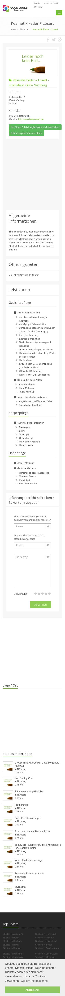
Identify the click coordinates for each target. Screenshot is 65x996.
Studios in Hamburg (12, 953)
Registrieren (51, 3)
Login (37, 3)
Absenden (40, 604)
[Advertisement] (32, 174)
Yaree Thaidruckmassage (29, 860)
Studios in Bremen (12, 948)
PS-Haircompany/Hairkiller (29, 791)
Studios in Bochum (12, 941)
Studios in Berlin (11, 937)
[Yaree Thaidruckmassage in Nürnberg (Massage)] (8, 863)
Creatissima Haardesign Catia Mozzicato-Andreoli (37, 764)
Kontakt (38, 6)
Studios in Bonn (11, 944)
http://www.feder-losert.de (31, 119)
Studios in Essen (43, 944)
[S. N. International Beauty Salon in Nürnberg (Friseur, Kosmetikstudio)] (8, 835)
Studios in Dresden (44, 937)
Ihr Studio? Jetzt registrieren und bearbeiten (35, 127)
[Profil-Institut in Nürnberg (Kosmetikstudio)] (8, 808)
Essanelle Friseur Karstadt (29, 873)
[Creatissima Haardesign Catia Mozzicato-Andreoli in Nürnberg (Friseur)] (8, 766)
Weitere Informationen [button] (34, 980)
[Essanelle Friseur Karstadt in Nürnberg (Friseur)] (8, 877)
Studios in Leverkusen (46, 953)
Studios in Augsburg (13, 933)
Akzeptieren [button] (32, 989)
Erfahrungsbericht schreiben (26, 133)
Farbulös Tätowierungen (28, 818)
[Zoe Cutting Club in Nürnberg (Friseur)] (8, 781)
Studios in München (45, 957)
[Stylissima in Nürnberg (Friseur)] (8, 890)
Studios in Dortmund (45, 933)
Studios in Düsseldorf (46, 941)
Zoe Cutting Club (24, 778)
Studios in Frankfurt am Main (49, 948)
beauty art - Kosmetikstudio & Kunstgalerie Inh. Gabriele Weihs (38, 846)
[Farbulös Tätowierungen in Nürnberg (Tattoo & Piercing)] (8, 821)
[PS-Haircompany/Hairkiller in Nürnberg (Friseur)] (8, 795)
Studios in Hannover (13, 957)
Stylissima (20, 886)
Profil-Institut (21, 804)
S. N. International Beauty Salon (32, 831)
